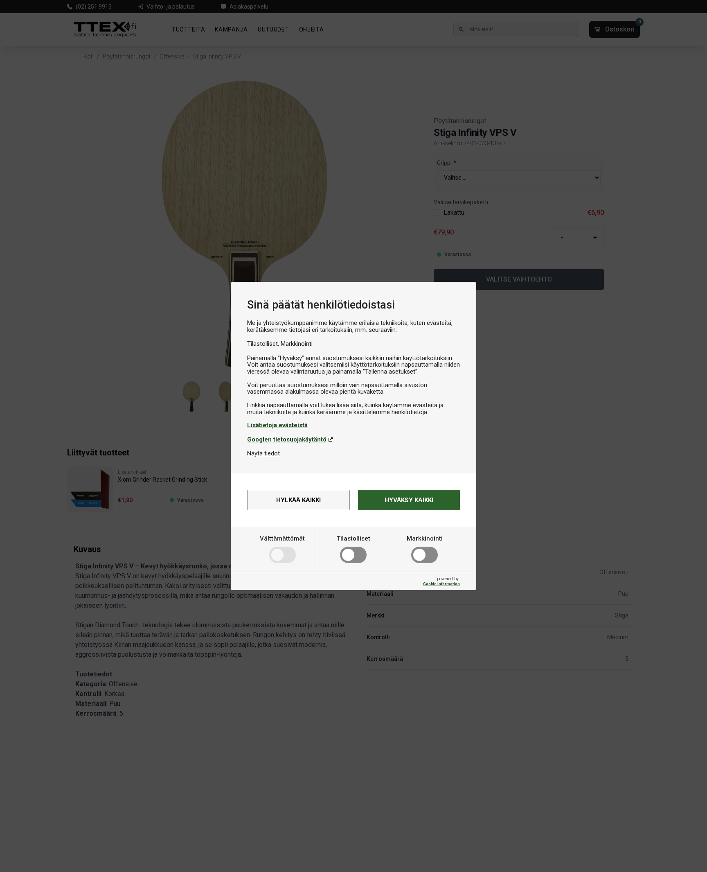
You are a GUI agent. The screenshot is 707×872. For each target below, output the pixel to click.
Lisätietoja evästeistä (277, 425)
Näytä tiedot (263, 453)
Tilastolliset (353, 538)
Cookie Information (441, 583)
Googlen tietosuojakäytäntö (286, 439)
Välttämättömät (282, 538)
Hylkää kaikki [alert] (298, 500)
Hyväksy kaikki (409, 500)
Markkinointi (425, 538)
